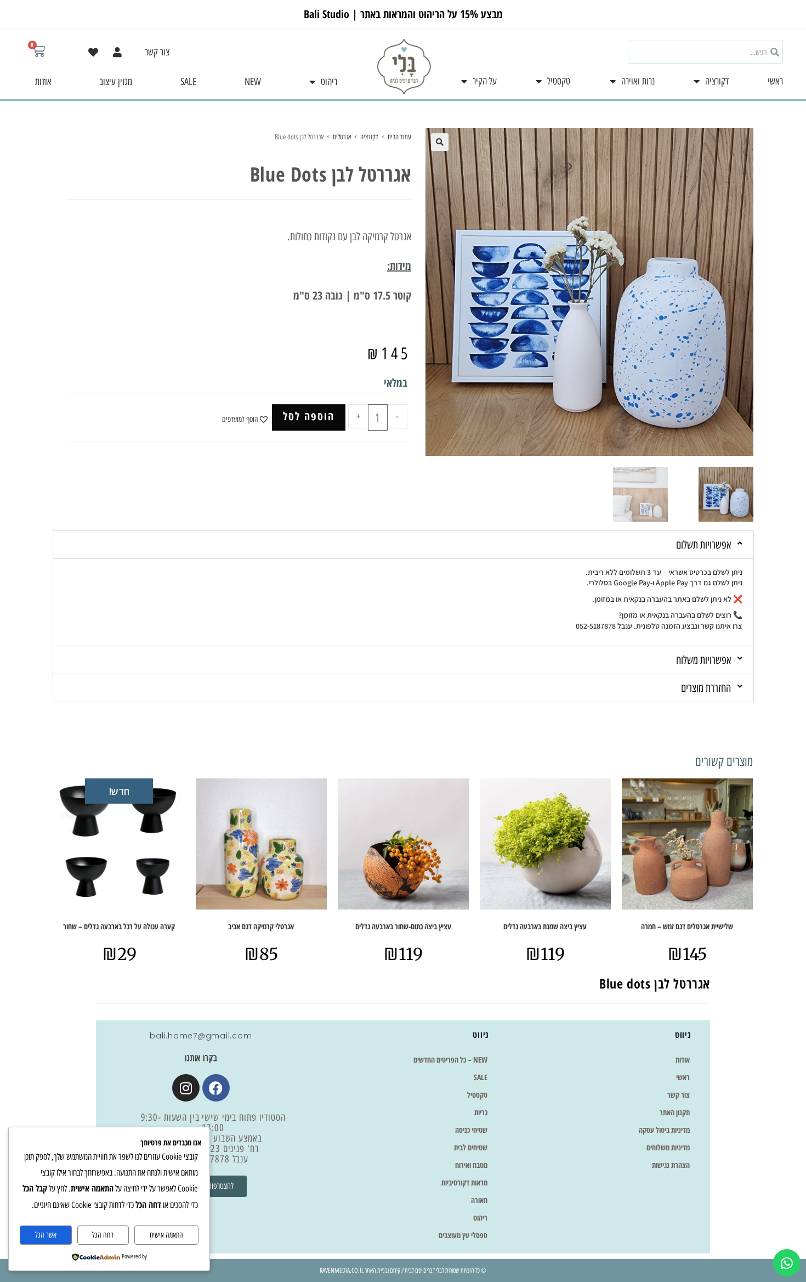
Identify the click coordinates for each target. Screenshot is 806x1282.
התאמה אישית (166, 1235)
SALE (188, 82)
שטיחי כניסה (471, 1130)
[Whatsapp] (787, 1263)
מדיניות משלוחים (668, 1147)
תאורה (479, 1200)
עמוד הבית (399, 137)
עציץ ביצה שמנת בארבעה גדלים (545, 926)
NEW (253, 82)
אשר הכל (45, 1235)
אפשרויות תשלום (703, 544)
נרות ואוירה (638, 81)
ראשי (775, 81)
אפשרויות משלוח (703, 660)
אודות (43, 82)
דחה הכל (102, 1235)
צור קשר (157, 52)
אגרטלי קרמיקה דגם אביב (261, 926)
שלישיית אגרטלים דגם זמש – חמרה (687, 926)
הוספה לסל (308, 416)
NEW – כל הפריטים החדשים (450, 1059)
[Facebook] (216, 1088)
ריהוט (329, 82)
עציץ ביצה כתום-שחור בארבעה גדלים (403, 926)
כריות (480, 1112)
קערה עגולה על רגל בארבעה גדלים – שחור (119, 926)
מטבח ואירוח (471, 1165)
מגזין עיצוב (115, 82)
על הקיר (485, 81)
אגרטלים (342, 137)
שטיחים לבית (470, 1147)
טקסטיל (558, 81)
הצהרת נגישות (671, 1165)
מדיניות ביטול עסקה (664, 1130)
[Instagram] (186, 1088)
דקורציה (717, 81)
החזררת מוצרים (706, 687)
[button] (440, 142)
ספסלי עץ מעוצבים (463, 1235)
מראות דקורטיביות (464, 1182)
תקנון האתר (675, 1112)
